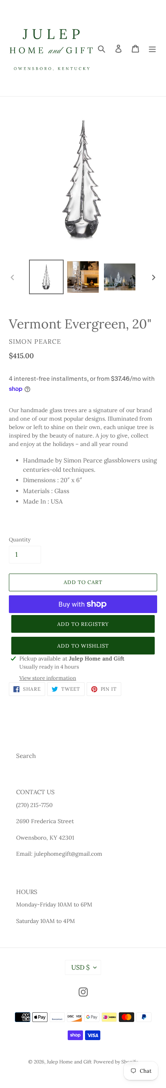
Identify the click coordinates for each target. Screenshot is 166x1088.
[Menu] (152, 48)
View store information (47, 678)
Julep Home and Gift (69, 1062)
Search (26, 756)
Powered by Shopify (115, 1062)
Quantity (20, 539)
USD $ (80, 967)
